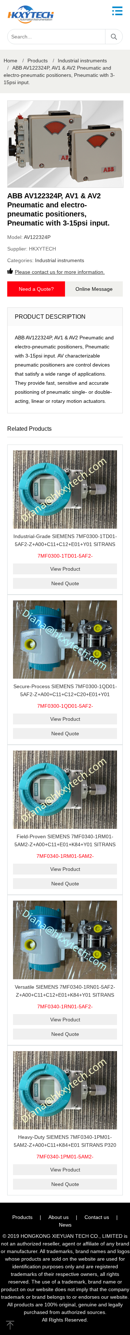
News (65, 1225)
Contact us (96, 1217)
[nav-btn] (117, 10)
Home (10, 60)
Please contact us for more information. (60, 272)
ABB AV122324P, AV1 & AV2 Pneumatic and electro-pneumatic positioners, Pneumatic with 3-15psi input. (59, 75)
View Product (65, 569)
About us (58, 1217)
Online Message (94, 289)
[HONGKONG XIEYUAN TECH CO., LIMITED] (30, 14)
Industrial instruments (82, 60)
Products (37, 60)
